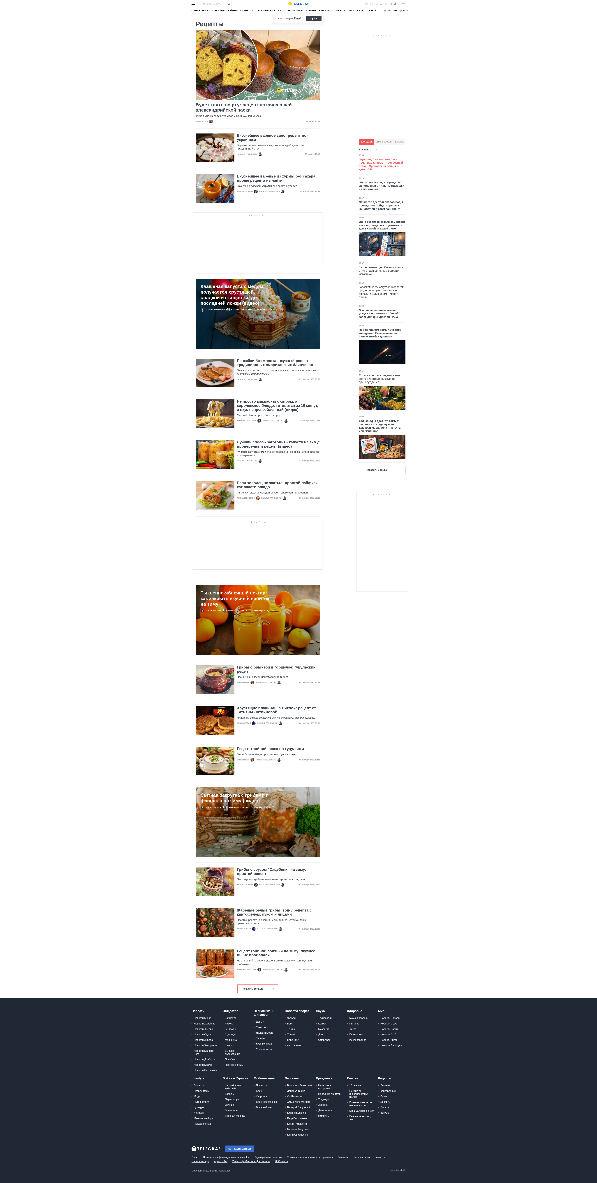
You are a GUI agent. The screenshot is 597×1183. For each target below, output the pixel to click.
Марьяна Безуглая (298, 1129)
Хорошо (313, 18)
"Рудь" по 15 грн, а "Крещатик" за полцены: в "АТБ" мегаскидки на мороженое (381, 186)
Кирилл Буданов (296, 1112)
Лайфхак (199, 1112)
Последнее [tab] (367, 142)
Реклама (343, 1157)
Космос (322, 1023)
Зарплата (230, 1018)
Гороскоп (199, 1085)
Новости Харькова (204, 1023)
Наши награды (361, 1157)
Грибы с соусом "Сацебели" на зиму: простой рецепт (271, 871)
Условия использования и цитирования (310, 1157)
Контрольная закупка (268, 10)
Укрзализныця (264, 1049)
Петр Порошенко (297, 1118)
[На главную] (298, 3)
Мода (197, 1096)
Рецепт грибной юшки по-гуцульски (270, 749)
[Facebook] (366, 3)
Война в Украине (235, 1078)
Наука (320, 1011)
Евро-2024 (293, 1040)
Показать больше (252, 988)
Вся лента (365, 149)
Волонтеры (231, 1110)
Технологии (325, 1018)
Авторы (392, 10)
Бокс (290, 1023)
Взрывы (229, 1094)
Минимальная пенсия (361, 1111)
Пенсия (352, 1078)
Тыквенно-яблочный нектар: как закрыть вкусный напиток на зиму (235, 598)
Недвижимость (264, 1032)
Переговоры (232, 1099)
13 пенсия (355, 1085)
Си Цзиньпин (294, 1096)
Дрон (321, 1034)
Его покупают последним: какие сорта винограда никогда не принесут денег (379, 379)
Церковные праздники (324, 1087)
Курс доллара (264, 1043)
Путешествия (201, 1102)
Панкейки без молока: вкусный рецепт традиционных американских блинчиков (275, 363)
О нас (195, 1157)
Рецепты (384, 1078)
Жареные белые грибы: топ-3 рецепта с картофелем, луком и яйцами (274, 912)
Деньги (260, 1021)
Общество (230, 1011)
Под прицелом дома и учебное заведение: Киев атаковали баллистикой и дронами (380, 333)
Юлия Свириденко (297, 1134)
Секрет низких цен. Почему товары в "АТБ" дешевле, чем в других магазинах (381, 271)
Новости (198, 1011)
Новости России (389, 1029)
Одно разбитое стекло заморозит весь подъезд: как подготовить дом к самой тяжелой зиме (382, 225)
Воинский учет (264, 1107)
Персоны (292, 1078)
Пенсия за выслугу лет (360, 1118)
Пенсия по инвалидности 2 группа (358, 1094)
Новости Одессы (203, 1034)
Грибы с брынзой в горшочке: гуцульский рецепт (276, 669)
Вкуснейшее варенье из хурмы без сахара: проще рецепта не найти (277, 178)
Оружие (229, 1105)
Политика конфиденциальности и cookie (226, 1157)
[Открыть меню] (193, 3)
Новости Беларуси (391, 1045)
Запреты (323, 1105)
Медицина (231, 1040)
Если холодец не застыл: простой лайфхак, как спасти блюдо (277, 485)
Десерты (385, 1102)
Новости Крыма (203, 1065)
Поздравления (202, 1123)
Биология (323, 1029)
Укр (403, 3)
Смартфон (324, 1040)
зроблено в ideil (397, 1170)
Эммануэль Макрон (298, 1102)
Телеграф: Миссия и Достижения (251, 1161)
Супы (383, 1096)
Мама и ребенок (358, 1018)
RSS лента (281, 1161)
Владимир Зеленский (299, 1085)
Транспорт (262, 1027)
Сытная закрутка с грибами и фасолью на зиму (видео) (234, 798)
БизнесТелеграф (319, 10)
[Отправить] (228, 3)
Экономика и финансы (263, 1012)
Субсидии (230, 1034)
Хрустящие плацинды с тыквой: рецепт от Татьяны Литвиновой (276, 710)
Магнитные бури (203, 1118)
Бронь (259, 1091)
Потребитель (201, 1091)
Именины (323, 1116)
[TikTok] (395, 3)
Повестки (261, 1085)
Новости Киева (202, 1018)
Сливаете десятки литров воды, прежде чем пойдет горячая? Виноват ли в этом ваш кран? (381, 205)
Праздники (324, 1078)
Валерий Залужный (298, 1107)
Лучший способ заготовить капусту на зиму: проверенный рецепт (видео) (278, 444)
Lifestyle (198, 1078)
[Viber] (371, 4)
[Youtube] (381, 3)
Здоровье (354, 1011)
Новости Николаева (205, 1070)
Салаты (384, 1107)
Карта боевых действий (233, 1087)
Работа (229, 1023)
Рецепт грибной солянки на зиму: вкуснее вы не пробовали (276, 953)
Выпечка (385, 1085)
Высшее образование (232, 1052)
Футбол (291, 1018)
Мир (381, 1011)
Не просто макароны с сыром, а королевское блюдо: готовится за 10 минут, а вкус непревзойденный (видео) (277, 405)
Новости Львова (203, 1040)
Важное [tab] (399, 142)
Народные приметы (329, 1094)
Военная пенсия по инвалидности (360, 1104)
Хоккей (291, 1034)
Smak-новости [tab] (384, 142)
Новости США (388, 1023)
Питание (354, 1023)
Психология (356, 1034)
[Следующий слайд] (407, 11)
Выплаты (230, 1029)
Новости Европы (390, 1018)
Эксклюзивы (295, 10)
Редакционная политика (268, 1157)
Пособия (230, 1059)
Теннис (291, 1029)
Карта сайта (220, 1161)
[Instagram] (390, 3)
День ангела (325, 1110)
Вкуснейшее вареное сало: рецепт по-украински (272, 137)
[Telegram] (376, 3)
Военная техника (235, 1116)
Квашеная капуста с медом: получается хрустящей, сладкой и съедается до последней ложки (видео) (233, 295)
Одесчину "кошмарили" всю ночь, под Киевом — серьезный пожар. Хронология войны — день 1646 (381, 164)
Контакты (380, 1157)
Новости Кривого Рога (204, 1052)
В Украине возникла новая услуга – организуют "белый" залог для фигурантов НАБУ (379, 313)
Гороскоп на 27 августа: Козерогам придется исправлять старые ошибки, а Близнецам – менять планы (381, 292)
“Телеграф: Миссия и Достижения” (356, 10)
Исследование (357, 1040)
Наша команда (200, 1161)
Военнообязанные (267, 1102)
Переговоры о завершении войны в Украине (221, 10)
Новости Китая (389, 1040)
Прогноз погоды (234, 1065)
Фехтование (294, 1045)
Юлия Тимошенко (297, 1123)
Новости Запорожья (205, 1045)
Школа (229, 1045)
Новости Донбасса (204, 1059)
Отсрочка (261, 1096)
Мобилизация (264, 1078)
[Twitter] (386, 4)
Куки (297, 18)
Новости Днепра (203, 1029)
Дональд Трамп (296, 1091)
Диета (352, 1029)
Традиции (323, 1099)
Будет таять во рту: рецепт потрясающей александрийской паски (244, 107)
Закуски (384, 1112)
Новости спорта (297, 1011)
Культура (199, 1107)
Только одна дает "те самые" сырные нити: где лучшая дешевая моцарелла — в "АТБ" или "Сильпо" (380, 426)
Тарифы (261, 1038)
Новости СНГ (388, 1034)
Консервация (388, 1091)
